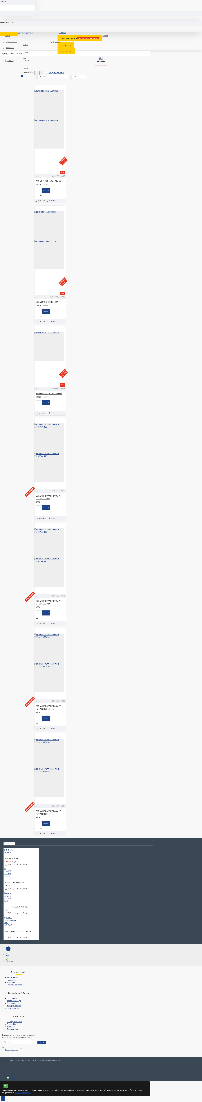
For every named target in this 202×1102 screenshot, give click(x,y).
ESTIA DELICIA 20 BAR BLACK (48, 181)
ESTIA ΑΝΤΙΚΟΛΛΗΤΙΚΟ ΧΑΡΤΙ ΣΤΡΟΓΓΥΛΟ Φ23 (48, 602)
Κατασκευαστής (10, 53)
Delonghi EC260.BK (11, 858)
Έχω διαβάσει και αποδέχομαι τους (16, 1049)
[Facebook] (8, 948)
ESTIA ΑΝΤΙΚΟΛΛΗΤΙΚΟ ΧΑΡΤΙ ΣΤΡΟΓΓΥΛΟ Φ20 (48, 497)
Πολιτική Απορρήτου (23, 1093)
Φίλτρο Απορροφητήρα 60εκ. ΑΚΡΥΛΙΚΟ (19, 931)
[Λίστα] (41, 73)
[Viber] (8, 954)
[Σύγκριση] (41, 195)
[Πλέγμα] (36, 73)
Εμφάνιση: (71, 77)
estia (20, 53)
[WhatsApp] (8, 960)
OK (5, 1085)
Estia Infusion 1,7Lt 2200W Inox (49, 394)
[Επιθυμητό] (37, 195)
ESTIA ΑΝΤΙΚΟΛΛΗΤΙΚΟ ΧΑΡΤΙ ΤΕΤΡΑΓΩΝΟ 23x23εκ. (48, 812)
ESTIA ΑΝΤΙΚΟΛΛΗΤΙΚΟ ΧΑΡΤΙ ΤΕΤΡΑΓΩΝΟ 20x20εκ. (48, 707)
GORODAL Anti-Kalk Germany (15, 882)
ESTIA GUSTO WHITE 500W (47, 302)
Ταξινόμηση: (37, 77)
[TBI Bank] (11, 1078)
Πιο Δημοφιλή (9, 843)
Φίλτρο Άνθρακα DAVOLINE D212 (16, 907)
